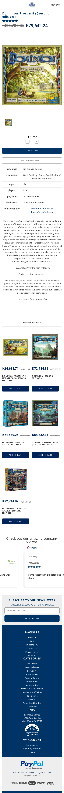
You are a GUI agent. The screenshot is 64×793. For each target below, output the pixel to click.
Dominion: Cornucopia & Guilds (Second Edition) (15, 511)
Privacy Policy (32, 652)
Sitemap (32, 655)
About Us (32, 637)
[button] (32, 730)
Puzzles (32, 699)
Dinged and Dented (32, 703)
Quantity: (32, 136)
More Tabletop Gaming (32, 688)
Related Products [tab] (32, 322)
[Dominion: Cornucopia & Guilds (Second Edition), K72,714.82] (15, 480)
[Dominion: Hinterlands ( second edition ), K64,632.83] (45, 413)
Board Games (32, 674)
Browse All (32, 671)
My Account (32, 745)
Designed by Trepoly (32, 775)
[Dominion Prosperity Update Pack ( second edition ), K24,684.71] (15, 347)
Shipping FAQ (32, 645)
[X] (8, 310)
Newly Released (32, 667)
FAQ (32, 641)
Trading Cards (32, 678)
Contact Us (32, 648)
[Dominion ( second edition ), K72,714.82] (45, 347)
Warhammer (32, 681)
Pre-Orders (32, 663)
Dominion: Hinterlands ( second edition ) (45, 443)
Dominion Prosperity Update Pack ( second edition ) (14, 378)
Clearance (32, 706)
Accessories (32, 685)
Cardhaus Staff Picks (32, 692)
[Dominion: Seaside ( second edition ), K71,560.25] (15, 413)
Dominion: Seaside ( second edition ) (13, 443)
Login (32, 752)
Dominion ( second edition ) (42, 377)
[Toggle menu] (4, 4)
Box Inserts (32, 696)
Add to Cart (15, 388)
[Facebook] (3, 310)
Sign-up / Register (32, 748)
